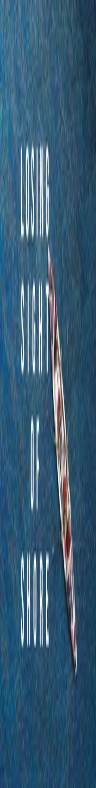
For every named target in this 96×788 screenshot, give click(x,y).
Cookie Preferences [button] (28, 736)
